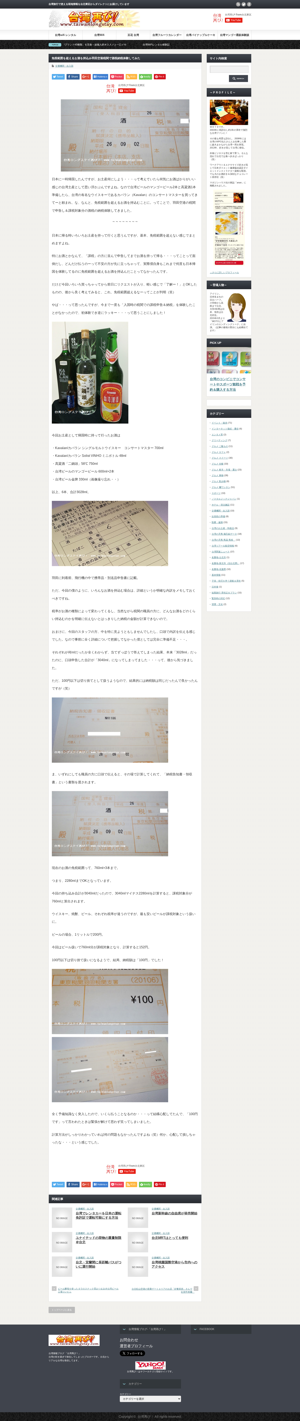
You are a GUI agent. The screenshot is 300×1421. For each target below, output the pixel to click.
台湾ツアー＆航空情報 (223, 545)
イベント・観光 (219, 423)
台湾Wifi (99, 35)
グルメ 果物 (217, 475)
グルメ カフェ (219, 452)
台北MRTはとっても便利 (170, 1238)
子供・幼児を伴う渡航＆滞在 (226, 581)
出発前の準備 (218, 516)
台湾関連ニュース (221, 551)
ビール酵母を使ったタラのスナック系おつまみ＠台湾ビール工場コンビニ (88, 1290)
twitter (243, 4)
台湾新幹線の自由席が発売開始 (174, 1213)
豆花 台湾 (133, 35)
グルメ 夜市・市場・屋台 (224, 469)
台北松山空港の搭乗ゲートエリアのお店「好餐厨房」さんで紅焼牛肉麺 (163, 1290)
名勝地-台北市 (219, 557)
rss (238, 4)
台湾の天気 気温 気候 (223, 540)
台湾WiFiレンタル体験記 (94, 44)
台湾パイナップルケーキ (200, 35)
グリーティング (219, 440)
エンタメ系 (217, 434)
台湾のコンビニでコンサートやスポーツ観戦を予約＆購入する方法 (228, 384)
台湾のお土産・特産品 (223, 528)
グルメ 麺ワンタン (221, 487)
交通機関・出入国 (64, 66)
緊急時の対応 (218, 598)
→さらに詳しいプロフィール (224, 272)
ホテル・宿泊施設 (221, 505)
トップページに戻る (62, 1310)
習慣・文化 (217, 604)
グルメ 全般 (217, 464)
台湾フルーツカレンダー (167, 35)
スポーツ (216, 493)
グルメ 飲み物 (219, 481)
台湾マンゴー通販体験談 (234, 35)
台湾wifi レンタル (65, 35)
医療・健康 (217, 522)
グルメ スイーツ (220, 458)
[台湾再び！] (95, 26)
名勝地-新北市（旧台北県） (225, 563)
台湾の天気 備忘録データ (224, 534)
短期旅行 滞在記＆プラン (224, 592)
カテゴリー (125, 1394)
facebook (249, 4)
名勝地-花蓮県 (219, 569)
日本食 (215, 586)
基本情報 (216, 575)
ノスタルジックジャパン (224, 499)
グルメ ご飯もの (220, 446)
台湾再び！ (146, 1416)
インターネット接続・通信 (225, 428)
